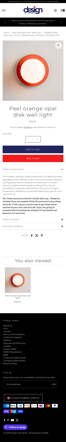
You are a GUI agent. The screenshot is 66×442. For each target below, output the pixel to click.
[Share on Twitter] (37, 235)
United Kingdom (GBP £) (25, 397)
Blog (5, 355)
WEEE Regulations (12, 352)
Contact (7, 331)
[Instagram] (17, 420)
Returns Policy (10, 363)
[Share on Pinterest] (42, 235)
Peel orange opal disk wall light (18, 297)
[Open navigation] (3, 10)
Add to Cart (33, 149)
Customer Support (12, 337)
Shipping (28, 127)
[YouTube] (12, 420)
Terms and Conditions (14, 334)
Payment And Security (14, 343)
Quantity (7, 133)
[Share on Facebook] (31, 235)
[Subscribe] (53, 384)
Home (6, 32)
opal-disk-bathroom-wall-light (26, 32)
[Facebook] (4, 420)
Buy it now (33, 158)
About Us (7, 326)
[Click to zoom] (58, 45)
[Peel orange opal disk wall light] (18, 280)
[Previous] (5, 22)
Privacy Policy (9, 349)
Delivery (7, 340)
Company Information (14, 360)
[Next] (61, 22)
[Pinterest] (8, 420)
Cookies (7, 346)
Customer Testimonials (14, 358)
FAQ (5, 328)
